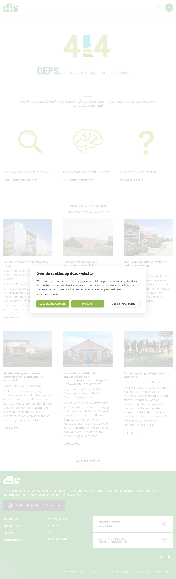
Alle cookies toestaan (53, 303)
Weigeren (88, 303)
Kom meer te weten (48, 294)
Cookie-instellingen (123, 303)
